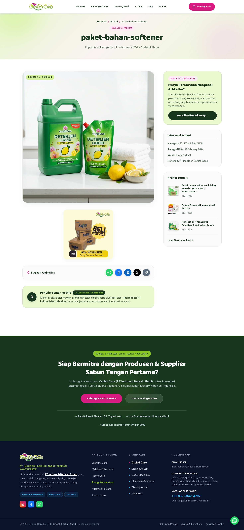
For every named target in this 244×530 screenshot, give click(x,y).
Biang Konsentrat (103, 482)
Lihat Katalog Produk (144, 398)
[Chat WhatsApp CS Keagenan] (234, 520)
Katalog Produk (99, 6)
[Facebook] (31, 504)
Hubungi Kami (204, 6)
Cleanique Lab (139, 468)
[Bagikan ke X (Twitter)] (137, 272)
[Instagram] (23, 504)
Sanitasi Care (99, 495)
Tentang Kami (121, 6)
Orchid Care (139, 462)
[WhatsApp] (39, 504)
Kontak (162, 6)
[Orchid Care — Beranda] (41, 6)
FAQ (150, 6)
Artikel (138, 6)
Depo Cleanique (140, 474)
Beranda (80, 6)
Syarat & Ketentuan (191, 524)
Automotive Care (101, 488)
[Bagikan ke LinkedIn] (127, 272)
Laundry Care (99, 462)
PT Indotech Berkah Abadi (61, 474)
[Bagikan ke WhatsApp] (109, 272)
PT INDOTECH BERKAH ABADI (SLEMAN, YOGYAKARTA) (44, 467)
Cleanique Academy (142, 481)
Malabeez (137, 493)
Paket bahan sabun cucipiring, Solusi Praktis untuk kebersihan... (199, 188)
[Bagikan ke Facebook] (118, 272)
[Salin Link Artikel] (146, 272)
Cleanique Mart (140, 487)
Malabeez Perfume (103, 469)
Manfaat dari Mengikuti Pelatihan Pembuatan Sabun (198, 223)
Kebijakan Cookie (215, 524)
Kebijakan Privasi (168, 524)
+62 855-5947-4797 (186, 496)
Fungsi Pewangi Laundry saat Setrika (198, 206)
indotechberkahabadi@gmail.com (190, 466)
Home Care (98, 475)
